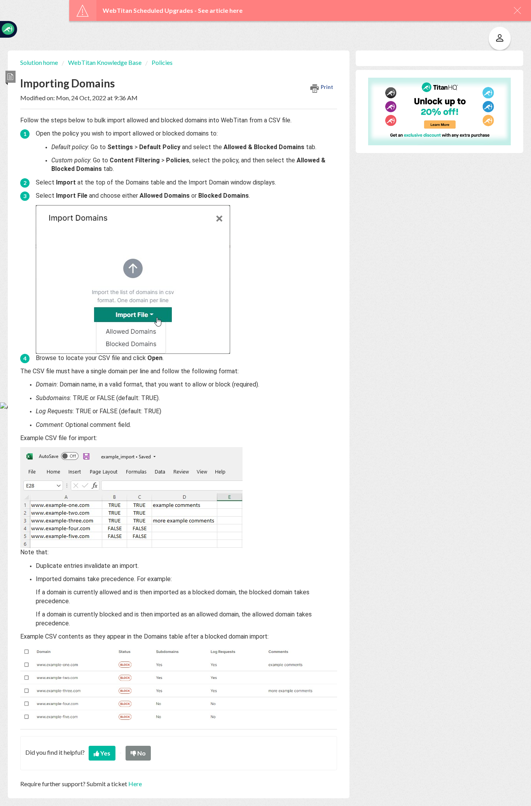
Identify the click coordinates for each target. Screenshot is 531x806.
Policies (162, 62)
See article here (220, 10)
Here (135, 783)
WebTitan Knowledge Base (104, 62)
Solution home (39, 62)
